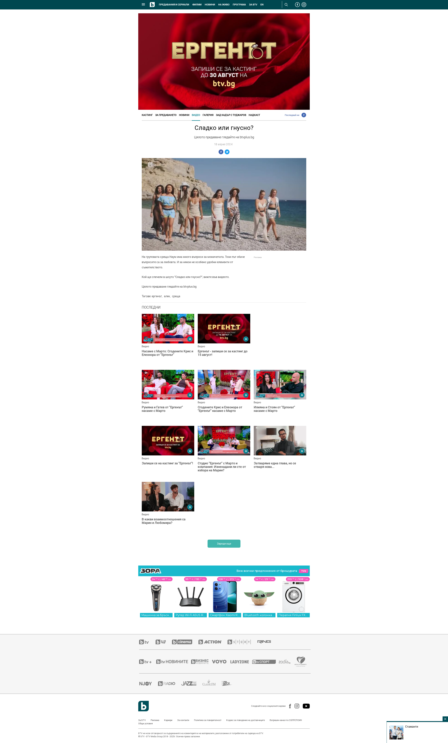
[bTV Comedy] (164, 642)
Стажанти (411, 726)
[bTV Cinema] (185, 642)
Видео (196, 115)
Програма (239, 4)
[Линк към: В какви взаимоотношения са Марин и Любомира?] (168, 508)
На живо (224, 4)
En (262, 4)
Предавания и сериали (174, 4)
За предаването (166, 115)
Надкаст (254, 115)
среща (176, 296)
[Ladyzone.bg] (241, 662)
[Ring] (267, 642)
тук (303, 571)
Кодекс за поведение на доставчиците (245, 720)
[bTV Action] (212, 642)
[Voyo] (221, 661)
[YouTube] (304, 706)
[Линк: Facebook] (288, 706)
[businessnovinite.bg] (201, 661)
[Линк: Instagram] (295, 706)
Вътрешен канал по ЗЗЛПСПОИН (286, 720)
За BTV (142, 720)
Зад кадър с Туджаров (231, 115)
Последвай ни (292, 115)
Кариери (168, 720)
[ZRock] (230, 683)
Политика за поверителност (207, 720)
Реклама (155, 720)
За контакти (183, 720)
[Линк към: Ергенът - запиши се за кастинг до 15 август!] (224, 340)
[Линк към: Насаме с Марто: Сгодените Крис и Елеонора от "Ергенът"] (168, 340)
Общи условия (145, 723)
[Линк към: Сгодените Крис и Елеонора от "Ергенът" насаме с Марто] (224, 396)
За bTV (253, 4)
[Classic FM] (212, 683)
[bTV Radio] (169, 683)
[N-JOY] (148, 683)
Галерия (208, 115)
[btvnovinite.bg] (173, 661)
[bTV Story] (242, 642)
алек (167, 296)
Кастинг (147, 115)
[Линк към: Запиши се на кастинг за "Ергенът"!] (168, 452)
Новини (210, 4)
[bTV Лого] (143, 706)
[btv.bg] (147, 642)
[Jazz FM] (191, 683)
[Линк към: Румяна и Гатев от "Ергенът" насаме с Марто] (168, 396)
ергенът (157, 296)
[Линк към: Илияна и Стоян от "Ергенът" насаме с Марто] (280, 396)
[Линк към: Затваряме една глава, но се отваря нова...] (280, 452)
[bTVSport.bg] (265, 661)
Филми (197, 4)
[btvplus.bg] (147, 661)
